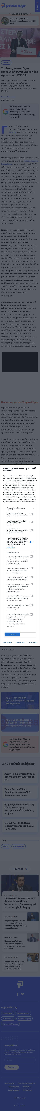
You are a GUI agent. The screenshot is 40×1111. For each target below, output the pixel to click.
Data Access (20, 642)
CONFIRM (12, 634)
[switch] (31, 514)
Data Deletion (7, 642)
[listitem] (20, 508)
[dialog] (20, 555)
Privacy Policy (32, 642)
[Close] (36, 469)
